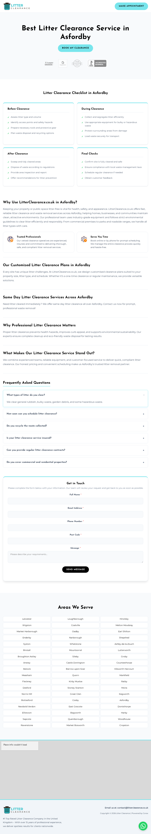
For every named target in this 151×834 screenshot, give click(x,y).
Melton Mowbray (124, 625)
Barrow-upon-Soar (75, 669)
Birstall (27, 650)
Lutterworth (124, 650)
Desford (27, 687)
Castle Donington (75, 662)
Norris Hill (27, 694)
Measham (27, 675)
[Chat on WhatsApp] (143, 826)
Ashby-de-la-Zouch (124, 644)
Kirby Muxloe (75, 681)
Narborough (75, 637)
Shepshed (124, 637)
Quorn (75, 675)
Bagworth (75, 712)
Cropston (124, 725)
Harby (124, 712)
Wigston (26, 625)
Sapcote (27, 719)
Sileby (75, 656)
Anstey (26, 662)
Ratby (124, 681)
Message (75, 548)
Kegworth (124, 694)
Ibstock (27, 669)
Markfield (124, 675)
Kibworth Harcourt (124, 669)
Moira (124, 687)
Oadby (75, 631)
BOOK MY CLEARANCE (75, 48)
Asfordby (124, 700)
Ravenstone (27, 725)
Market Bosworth (75, 725)
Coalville (75, 625)
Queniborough (75, 719)
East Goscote (75, 706)
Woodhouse (124, 719)
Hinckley (124, 619)
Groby (124, 656)
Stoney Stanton (76, 687)
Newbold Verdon (26, 706)
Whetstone (75, 644)
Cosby (75, 700)
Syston (26, 644)
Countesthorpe (124, 662)
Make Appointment (131, 6)
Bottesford (26, 700)
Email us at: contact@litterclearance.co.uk (126, 807)
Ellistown (27, 712)
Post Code (75, 535)
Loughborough (75, 619)
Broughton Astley (27, 656)
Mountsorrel (75, 650)
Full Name (75, 495)
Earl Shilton (124, 631)
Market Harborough (27, 631)
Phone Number (75, 521)
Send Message (75, 569)
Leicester (27, 619)
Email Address (75, 508)
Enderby (27, 637)
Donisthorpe (124, 706)
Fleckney (26, 681)
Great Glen (75, 694)
